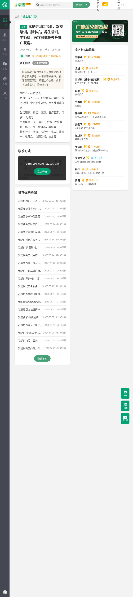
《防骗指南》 (29, 84)
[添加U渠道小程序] (5, 592)
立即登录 (42, 171)
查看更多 (42, 358)
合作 (17, 16)
